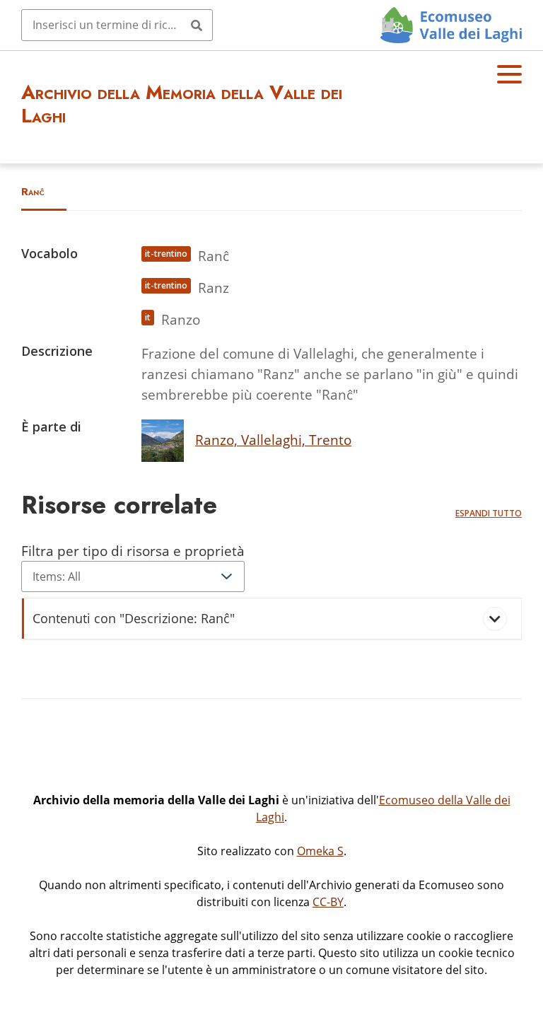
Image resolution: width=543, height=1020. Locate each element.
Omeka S (320, 851)
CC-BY (328, 902)
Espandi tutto (488, 513)
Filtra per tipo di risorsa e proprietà (133, 550)
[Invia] (196, 24)
